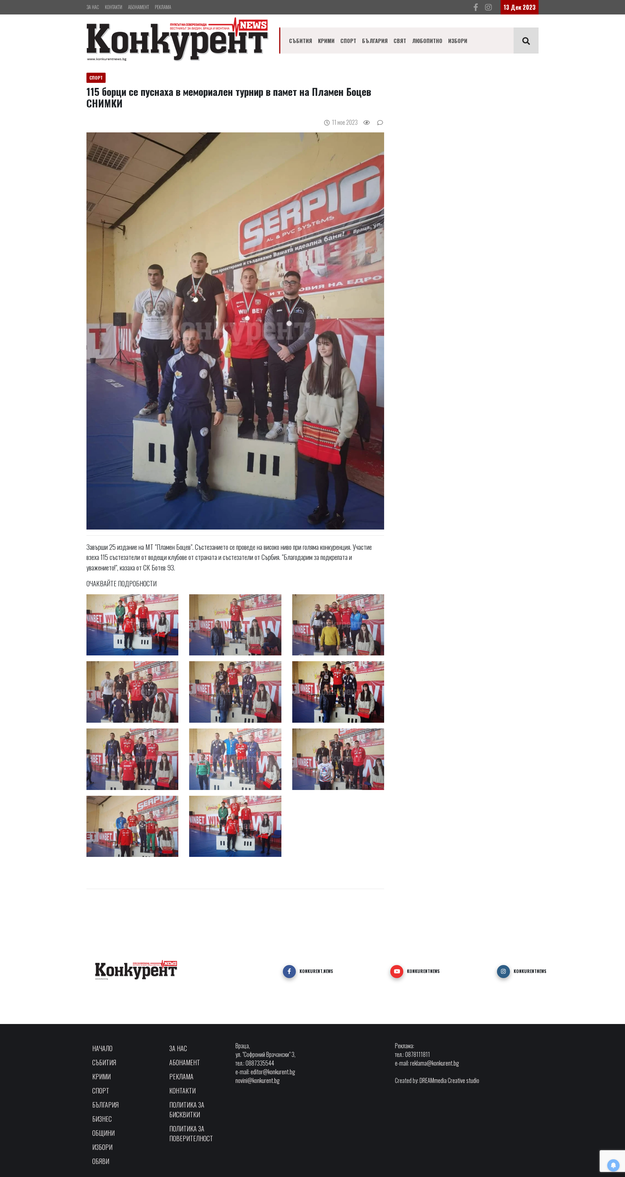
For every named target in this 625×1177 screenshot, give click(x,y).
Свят (400, 40)
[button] (289, 971)
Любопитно (427, 40)
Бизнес (102, 1118)
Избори (457, 40)
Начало (102, 1048)
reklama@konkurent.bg (434, 1063)
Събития (300, 40)
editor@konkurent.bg (273, 1071)
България (375, 40)
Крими (326, 40)
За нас (92, 6)
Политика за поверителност (191, 1133)
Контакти (113, 6)
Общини (103, 1133)
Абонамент (138, 6)
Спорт (348, 40)
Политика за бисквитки (186, 1109)
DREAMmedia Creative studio (449, 1080)
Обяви (100, 1161)
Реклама (163, 6)
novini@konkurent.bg (257, 1080)
